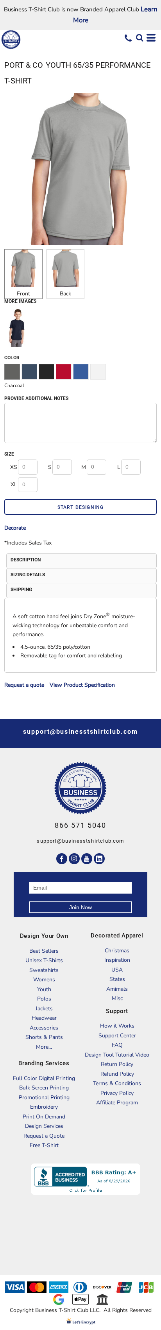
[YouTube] (86, 858)
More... (44, 1047)
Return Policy (117, 1064)
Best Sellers (44, 951)
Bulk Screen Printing (44, 1087)
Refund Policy (117, 1074)
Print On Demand (44, 1116)
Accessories (44, 1027)
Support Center (117, 1035)
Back (65, 293)
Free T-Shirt (44, 1145)
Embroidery (44, 1107)
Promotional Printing (44, 1097)
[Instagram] (74, 858)
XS (13, 467)
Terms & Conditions (117, 1083)
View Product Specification (82, 685)
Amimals (117, 989)
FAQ (117, 1045)
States (117, 979)
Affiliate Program (117, 1102)
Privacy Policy (117, 1093)
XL (14, 484)
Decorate (15, 528)
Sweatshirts (44, 970)
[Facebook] (61, 858)
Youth (44, 989)
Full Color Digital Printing (44, 1078)
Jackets (44, 1008)
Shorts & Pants (44, 1037)
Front (23, 293)
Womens (44, 979)
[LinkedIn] (99, 858)
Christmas (117, 950)
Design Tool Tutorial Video (117, 1055)
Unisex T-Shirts (44, 960)
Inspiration (117, 960)
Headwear (44, 1018)
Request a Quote (43, 1136)
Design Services (44, 1126)
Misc (117, 998)
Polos (44, 998)
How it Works (117, 1026)
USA (117, 970)
